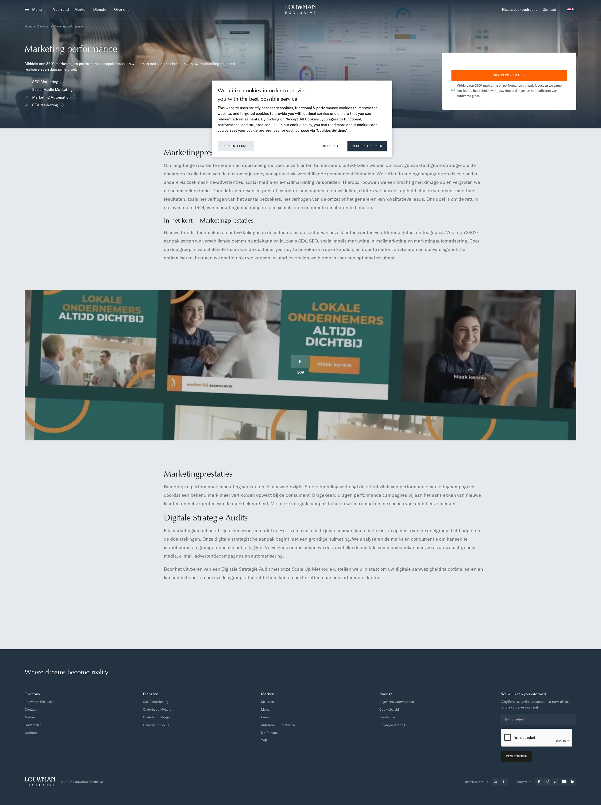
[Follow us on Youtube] (564, 782)
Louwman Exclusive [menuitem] (39, 702)
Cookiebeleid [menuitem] (389, 709)
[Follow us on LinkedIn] (572, 782)
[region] (302, 119)
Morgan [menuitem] (266, 709)
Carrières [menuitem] (31, 733)
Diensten (100, 9)
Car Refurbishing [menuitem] (155, 702)
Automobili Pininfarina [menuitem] (278, 725)
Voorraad (61, 9)
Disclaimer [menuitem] (387, 717)
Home (28, 26)
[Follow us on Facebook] (539, 782)
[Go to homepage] (300, 9)
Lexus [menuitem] (265, 717)
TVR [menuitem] (264, 740)
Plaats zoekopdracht (519, 9)
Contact (549, 9)
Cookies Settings (236, 146)
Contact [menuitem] (31, 709)
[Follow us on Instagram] (547, 782)
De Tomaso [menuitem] (269, 733)
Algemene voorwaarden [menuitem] (396, 702)
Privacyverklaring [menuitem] (392, 725)
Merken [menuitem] (30, 717)
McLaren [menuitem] (267, 702)
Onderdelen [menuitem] (33, 725)
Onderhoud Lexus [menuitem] (156, 725)
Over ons (121, 9)
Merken (81, 9)
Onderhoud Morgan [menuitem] (157, 717)
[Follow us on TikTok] (555, 782)
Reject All (331, 146)
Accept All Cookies (367, 146)
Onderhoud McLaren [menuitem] (158, 709)
